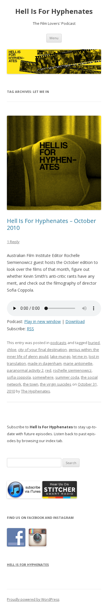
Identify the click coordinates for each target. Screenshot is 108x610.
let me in (79, 356)
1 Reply (13, 241)
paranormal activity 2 (25, 370)
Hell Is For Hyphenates (54, 11)
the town (30, 384)
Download (75, 321)
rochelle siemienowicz (72, 370)
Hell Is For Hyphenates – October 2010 (51, 224)
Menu (54, 38)
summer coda (67, 377)
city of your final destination (42, 349)
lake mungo (60, 356)
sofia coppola (19, 377)
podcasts (58, 342)
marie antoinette (77, 363)
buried (94, 342)
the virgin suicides (55, 384)
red (48, 370)
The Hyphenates (35, 391)
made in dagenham (45, 363)
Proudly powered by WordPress (33, 599)
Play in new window (42, 321)
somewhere (43, 377)
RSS (30, 328)
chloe (11, 349)
